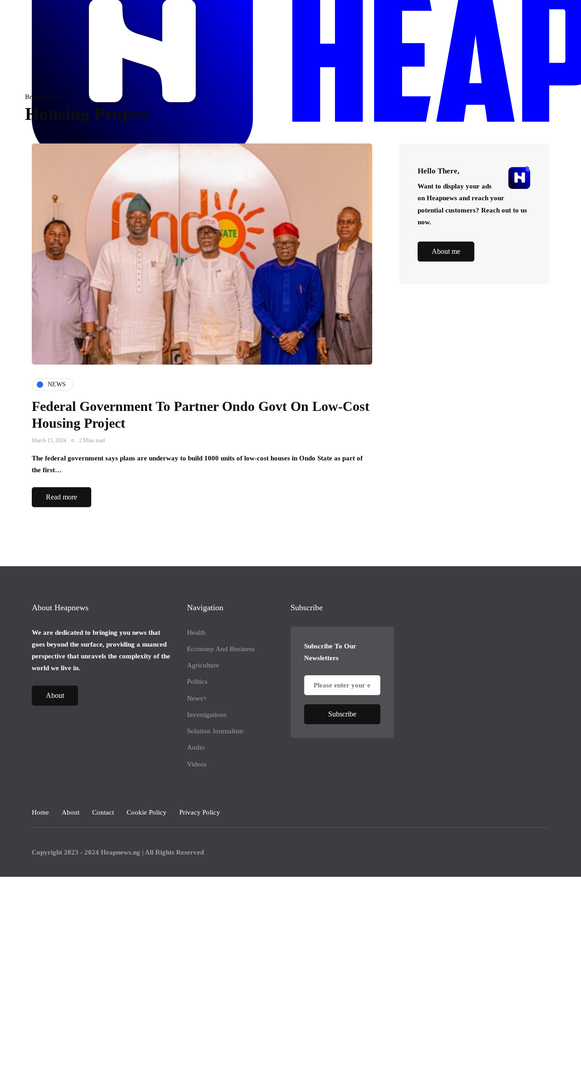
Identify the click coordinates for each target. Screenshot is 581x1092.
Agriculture (203, 665)
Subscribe (342, 714)
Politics (197, 681)
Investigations (206, 714)
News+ (197, 698)
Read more (61, 497)
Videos (197, 764)
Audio (196, 747)
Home (40, 812)
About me (446, 252)
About (55, 695)
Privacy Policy (199, 812)
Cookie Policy (147, 812)
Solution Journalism (215, 731)
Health (196, 632)
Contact (103, 812)
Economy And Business (221, 648)
